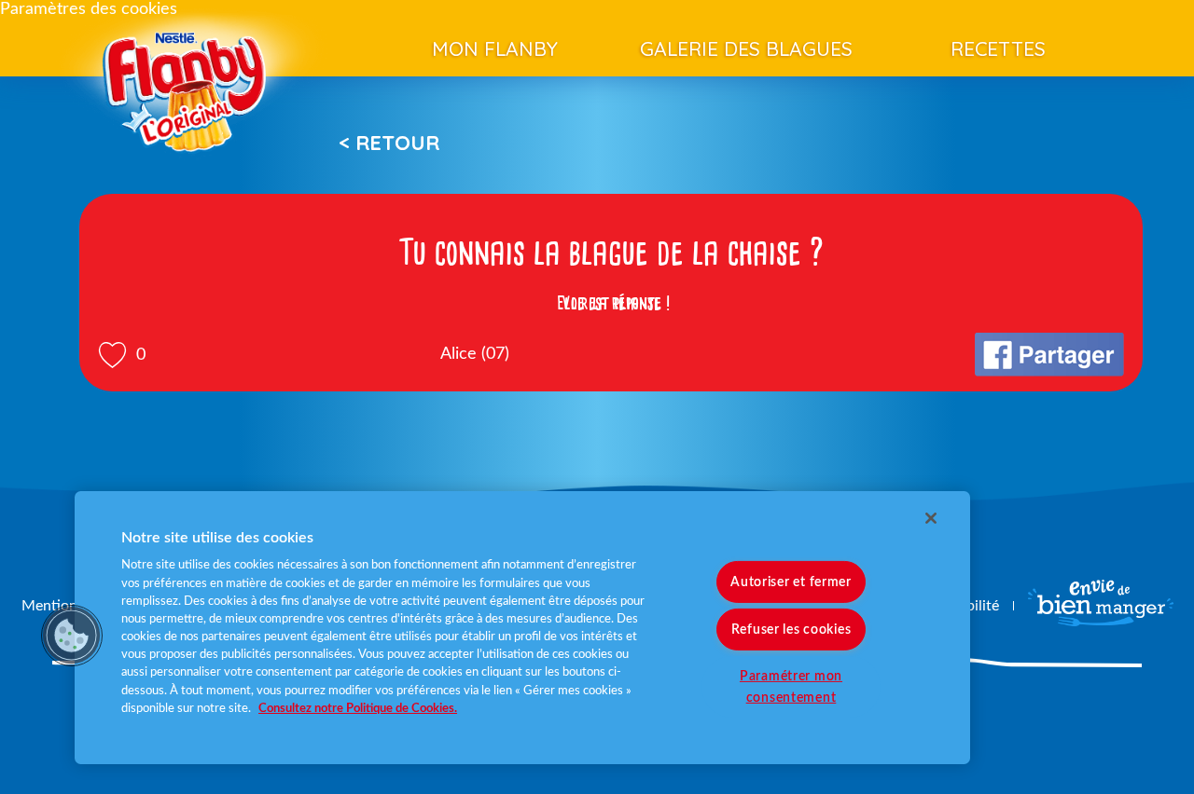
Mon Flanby (495, 48)
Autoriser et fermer (791, 582)
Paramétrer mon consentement (791, 687)
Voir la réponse (611, 303)
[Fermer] (930, 518)
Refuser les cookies (791, 630)
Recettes (998, 48)
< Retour (389, 142)
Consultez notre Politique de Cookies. (357, 708)
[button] (72, 635)
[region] (522, 627)
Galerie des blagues (746, 48)
